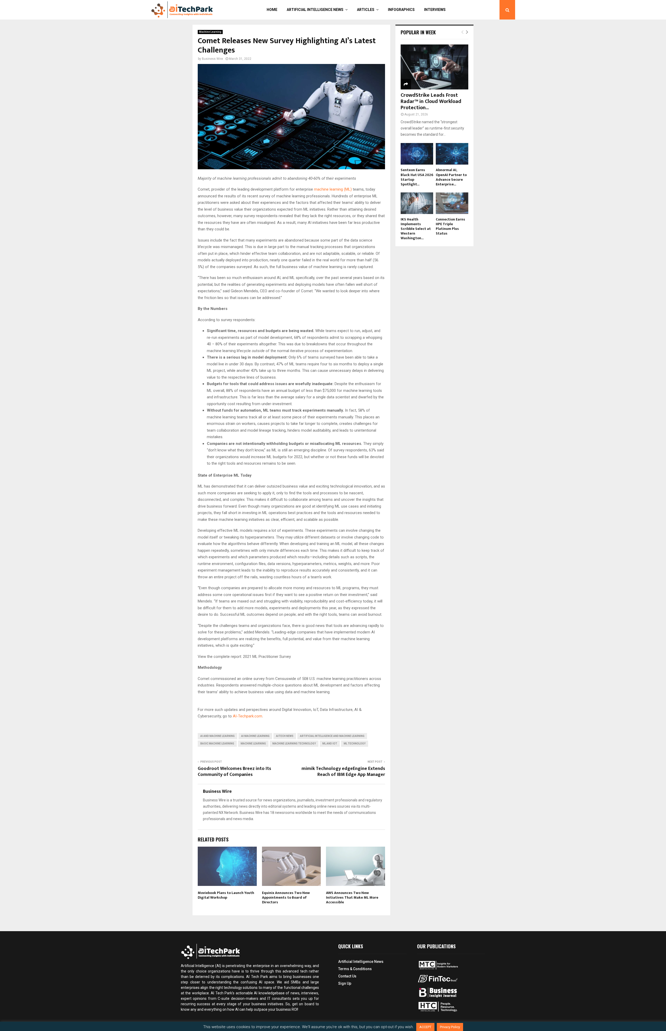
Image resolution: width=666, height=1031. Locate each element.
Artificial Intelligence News (315, 10)
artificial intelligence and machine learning (332, 736)
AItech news (284, 736)
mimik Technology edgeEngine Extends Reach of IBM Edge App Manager (343, 772)
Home (272, 10)
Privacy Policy (450, 1027)
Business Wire (212, 59)
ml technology (355, 743)
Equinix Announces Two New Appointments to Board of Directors (286, 897)
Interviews (435, 10)
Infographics (401, 10)
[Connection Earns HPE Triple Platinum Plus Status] (452, 203)
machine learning (253, 743)
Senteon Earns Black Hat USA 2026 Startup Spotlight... (417, 177)
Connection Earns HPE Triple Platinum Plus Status (450, 226)
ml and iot (329, 743)
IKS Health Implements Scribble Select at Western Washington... (416, 228)
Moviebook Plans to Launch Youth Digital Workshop (226, 895)
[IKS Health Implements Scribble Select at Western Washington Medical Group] (417, 203)
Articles (365, 10)
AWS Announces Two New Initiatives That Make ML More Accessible (352, 897)
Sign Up (344, 983)
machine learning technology (294, 743)
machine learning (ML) (333, 189)
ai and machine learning (217, 736)
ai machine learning (255, 736)
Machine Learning (210, 31)
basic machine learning (217, 743)
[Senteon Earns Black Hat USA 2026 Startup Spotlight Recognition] (417, 154)
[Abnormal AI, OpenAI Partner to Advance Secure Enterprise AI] (452, 154)
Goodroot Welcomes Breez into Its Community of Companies (234, 772)
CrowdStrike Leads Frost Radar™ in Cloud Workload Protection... (431, 101)
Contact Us (347, 976)
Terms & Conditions (355, 969)
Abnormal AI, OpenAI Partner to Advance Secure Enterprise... (451, 177)
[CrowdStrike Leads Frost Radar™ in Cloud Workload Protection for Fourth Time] (434, 66)
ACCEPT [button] (425, 1027)
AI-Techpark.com (247, 716)
